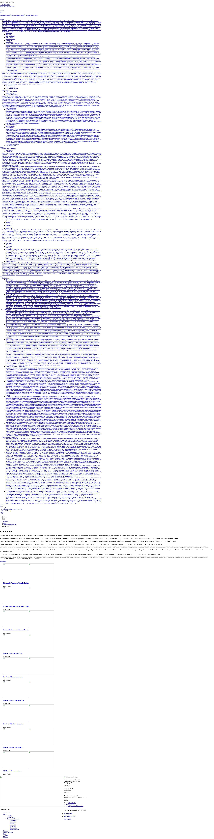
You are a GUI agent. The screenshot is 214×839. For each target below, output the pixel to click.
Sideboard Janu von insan (12, 771)
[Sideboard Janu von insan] (108, 759)
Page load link (67, 819)
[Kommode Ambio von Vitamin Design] (108, 595)
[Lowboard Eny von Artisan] (108, 642)
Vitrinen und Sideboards (13, 819)
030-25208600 (72, 803)
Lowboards (13, 825)
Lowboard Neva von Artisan (13, 747)
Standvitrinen (13, 828)
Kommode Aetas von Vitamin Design (16, 583)
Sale (4, 834)
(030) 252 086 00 (5, 5)
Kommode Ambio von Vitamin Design (16, 606)
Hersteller (5, 831)
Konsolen (12, 823)
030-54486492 (70, 804)
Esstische (9, 816)
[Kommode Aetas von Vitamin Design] (108, 572)
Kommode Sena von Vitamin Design (15, 630)
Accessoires (6, 813)
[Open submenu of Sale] (2, 506)
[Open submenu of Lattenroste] (9, 90)
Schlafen (5, 835)
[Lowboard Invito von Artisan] (108, 713)
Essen (4, 814)
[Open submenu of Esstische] (8, 278)
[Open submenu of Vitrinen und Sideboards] (16, 437)
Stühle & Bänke (11, 817)
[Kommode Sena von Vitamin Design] (108, 619)
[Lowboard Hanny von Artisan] (108, 689)
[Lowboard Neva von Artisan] (108, 736)
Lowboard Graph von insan (13, 677)
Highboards (13, 820)
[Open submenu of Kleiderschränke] (41, 84)
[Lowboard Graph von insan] (108, 666)
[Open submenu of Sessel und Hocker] (91, 219)
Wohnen (5, 837)
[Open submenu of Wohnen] (4, 147)
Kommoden (13, 822)
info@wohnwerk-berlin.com (7, 6)
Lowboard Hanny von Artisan (13, 700)
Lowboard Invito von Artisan (13, 724)
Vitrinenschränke (14, 829)
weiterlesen (3, 561)
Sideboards (13, 826)
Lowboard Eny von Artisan (12, 653)
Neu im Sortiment (8, 832)
